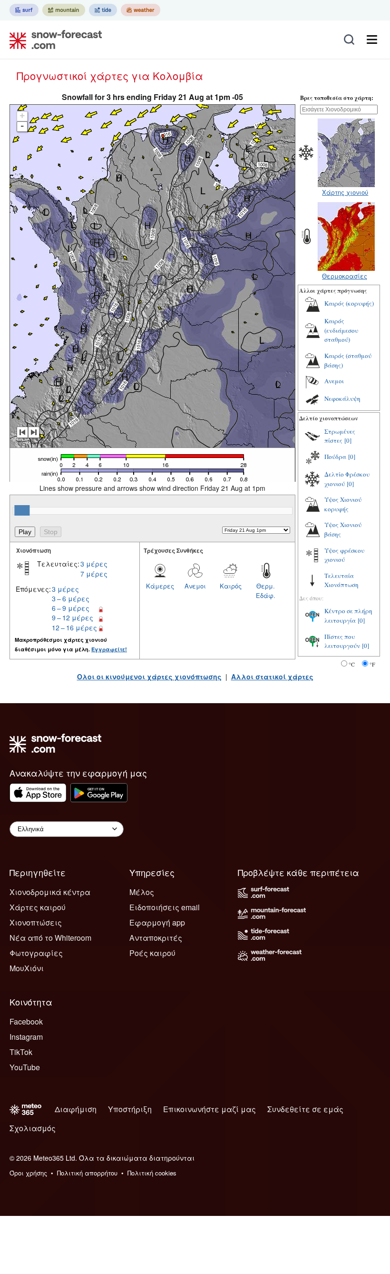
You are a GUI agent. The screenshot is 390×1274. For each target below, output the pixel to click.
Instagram (26, 1036)
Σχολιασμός (33, 1128)
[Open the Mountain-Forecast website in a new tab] (63, 10)
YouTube (25, 1067)
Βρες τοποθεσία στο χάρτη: (336, 98)
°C (352, 664)
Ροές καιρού (152, 952)
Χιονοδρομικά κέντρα (50, 891)
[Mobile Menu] (371, 39)
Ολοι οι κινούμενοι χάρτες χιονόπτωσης (149, 676)
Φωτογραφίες (36, 952)
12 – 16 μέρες (74, 627)
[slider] (21, 510)
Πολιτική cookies (151, 1172)
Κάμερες (160, 585)
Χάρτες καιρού (38, 907)
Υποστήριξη (130, 1109)
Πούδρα (335, 456)
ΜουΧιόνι (27, 968)
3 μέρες (93, 563)
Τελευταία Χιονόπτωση (341, 580)
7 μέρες (93, 573)
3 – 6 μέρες (70, 598)
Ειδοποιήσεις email (164, 907)
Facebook (26, 1021)
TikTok (21, 1051)
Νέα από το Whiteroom (50, 937)
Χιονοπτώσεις (36, 922)
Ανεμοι (195, 585)
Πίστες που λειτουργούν (342, 641)
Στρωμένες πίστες (339, 436)
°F (372, 664)
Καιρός (231, 585)
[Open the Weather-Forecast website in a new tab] (140, 10)
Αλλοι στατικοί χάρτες (272, 676)
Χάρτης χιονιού (345, 192)
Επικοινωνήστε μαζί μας (209, 1109)
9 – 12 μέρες (72, 617)
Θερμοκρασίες (344, 275)
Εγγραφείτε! (109, 649)
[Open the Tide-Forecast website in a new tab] (103, 10)
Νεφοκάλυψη (342, 398)
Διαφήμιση (76, 1109)
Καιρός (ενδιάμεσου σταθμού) (341, 330)
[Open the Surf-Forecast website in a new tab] (24, 10)
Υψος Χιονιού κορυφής (342, 504)
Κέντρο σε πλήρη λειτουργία (348, 616)
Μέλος (141, 891)
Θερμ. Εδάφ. (265, 590)
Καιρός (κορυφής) (349, 303)
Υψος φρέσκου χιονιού (344, 555)
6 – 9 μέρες (70, 608)
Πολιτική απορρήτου (87, 1172)
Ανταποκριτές (155, 937)
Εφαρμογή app (157, 922)
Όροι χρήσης (28, 1172)
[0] (347, 440)
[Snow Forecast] (53, 39)
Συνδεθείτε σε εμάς (305, 1109)
